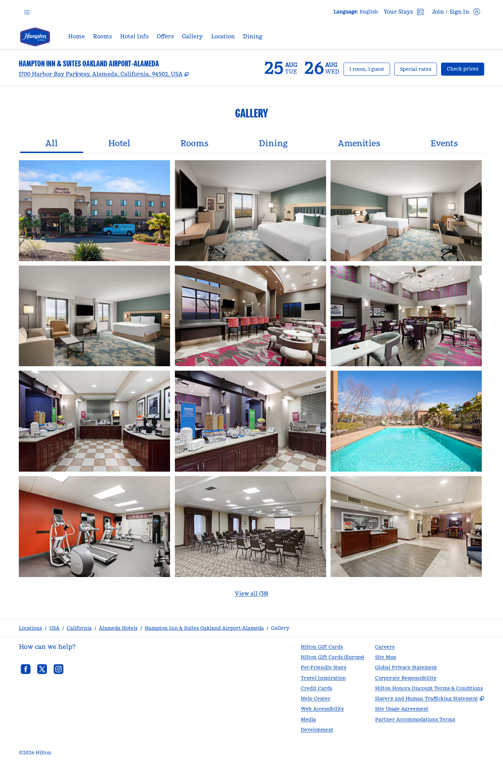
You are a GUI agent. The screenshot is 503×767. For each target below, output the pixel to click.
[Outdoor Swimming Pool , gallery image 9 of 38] (406, 421)
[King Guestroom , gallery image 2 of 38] (250, 210)
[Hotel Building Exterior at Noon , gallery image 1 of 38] (94, 210)
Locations (30, 628)
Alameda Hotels (118, 628)
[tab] (51, 144)
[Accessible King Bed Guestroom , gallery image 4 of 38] (94, 316)
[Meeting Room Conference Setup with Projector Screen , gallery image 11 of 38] (250, 526)
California (79, 628)
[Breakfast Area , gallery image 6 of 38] (406, 316)
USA (54, 628)
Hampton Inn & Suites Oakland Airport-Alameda (204, 628)
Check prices (465, 68)
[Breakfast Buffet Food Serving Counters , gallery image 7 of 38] (94, 421)
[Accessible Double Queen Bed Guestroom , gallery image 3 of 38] (406, 210)
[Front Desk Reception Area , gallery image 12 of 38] (406, 526)
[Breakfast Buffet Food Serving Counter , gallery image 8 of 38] (250, 421)
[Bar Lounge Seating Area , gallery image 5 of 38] (250, 316)
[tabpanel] (251, 382)
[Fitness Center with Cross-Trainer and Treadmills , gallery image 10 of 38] (94, 526)
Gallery (280, 628)
